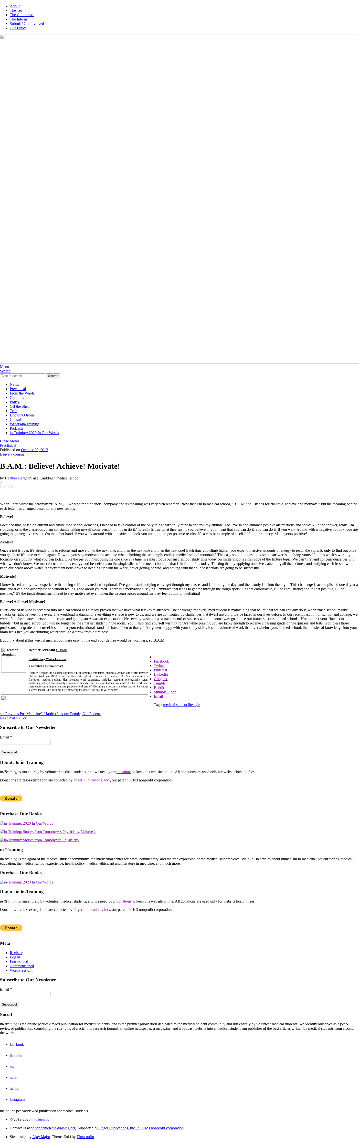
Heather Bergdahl (18, 478)
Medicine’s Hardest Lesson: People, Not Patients (50, 714)
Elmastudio (85, 1137)
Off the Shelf (20, 406)
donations (123, 772)
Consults (16, 419)
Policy (15, 402)
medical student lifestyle (181, 705)
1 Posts (62, 650)
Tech (13, 411)
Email (6, 737)
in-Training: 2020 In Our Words (34, 433)
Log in (15, 957)
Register (16, 953)
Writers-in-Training (24, 424)
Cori (13, 718)
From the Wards (22, 393)
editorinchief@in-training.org (53, 1128)
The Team (17, 10)
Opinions (17, 397)
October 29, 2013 (34, 450)
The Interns (18, 19)
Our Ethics (18, 28)
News (14, 384)
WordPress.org (21, 970)
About (15, 6)
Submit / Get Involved (27, 23)
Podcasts (16, 428)
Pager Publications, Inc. (92, 780)
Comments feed (22, 966)
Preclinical (18, 389)
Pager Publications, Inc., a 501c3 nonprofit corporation (141, 1128)
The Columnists (22, 15)
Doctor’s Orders (22, 415)
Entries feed (19, 961)
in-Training (40, 1119)
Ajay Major (41, 1137)
